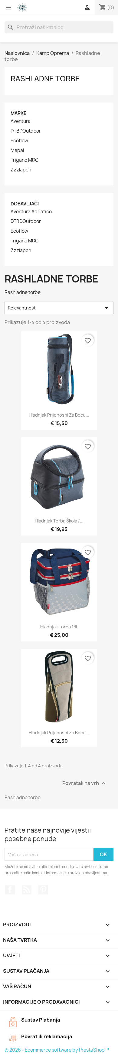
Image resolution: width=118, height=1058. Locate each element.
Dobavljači (25, 204)
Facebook (10, 889)
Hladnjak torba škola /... (59, 521)
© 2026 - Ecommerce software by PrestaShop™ (57, 1050)
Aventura (21, 121)
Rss (26, 889)
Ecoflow (19, 141)
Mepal (17, 150)
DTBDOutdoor (26, 131)
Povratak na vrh (84, 783)
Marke (18, 113)
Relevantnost (59, 308)
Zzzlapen (21, 170)
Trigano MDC (24, 160)
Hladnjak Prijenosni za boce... (59, 732)
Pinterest (43, 889)
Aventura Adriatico (31, 212)
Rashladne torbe (45, 78)
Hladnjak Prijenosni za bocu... (59, 415)
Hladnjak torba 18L (59, 627)
